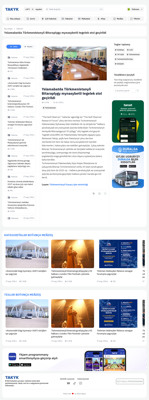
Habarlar (69, 19)
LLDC (131, 50)
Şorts (32, 19)
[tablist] (21, 46)
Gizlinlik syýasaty (67, 379)
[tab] (13, 47)
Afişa (103, 19)
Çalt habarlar (50, 19)
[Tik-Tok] (74, 383)
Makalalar (86, 19)
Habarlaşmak (83, 379)
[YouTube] (68, 383)
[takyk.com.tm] (12, 9)
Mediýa (120, 19)
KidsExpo (120, 50)
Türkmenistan (50, 108)
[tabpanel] (21, 138)
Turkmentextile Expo (125, 59)
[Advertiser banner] (128, 121)
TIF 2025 (120, 54)
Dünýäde (120, 64)
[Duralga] (128, 166)
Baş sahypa (15, 19)
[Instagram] (80, 383)
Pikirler (137, 19)
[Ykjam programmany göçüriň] (74, 359)
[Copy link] (93, 193)
